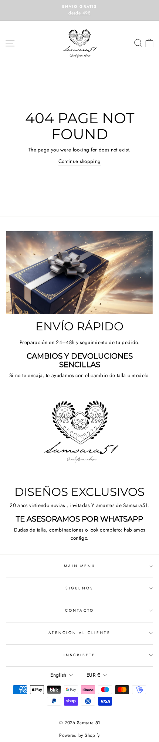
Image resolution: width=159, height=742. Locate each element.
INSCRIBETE (80, 655)
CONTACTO (79, 610)
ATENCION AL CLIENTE (79, 632)
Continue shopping (79, 161)
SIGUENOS (79, 588)
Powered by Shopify (79, 735)
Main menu (79, 566)
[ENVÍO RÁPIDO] (79, 272)
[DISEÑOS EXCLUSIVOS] (79, 438)
